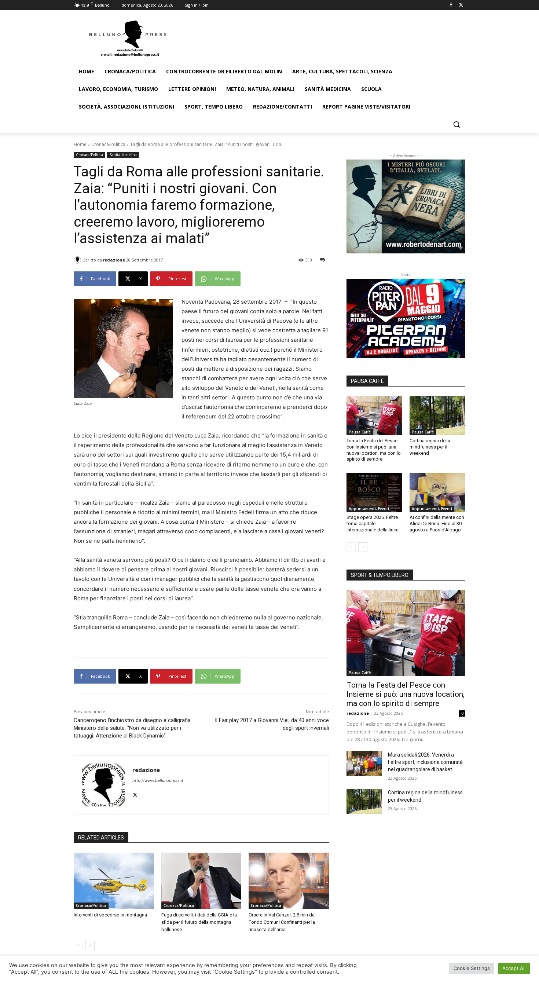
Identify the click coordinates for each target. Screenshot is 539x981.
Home (80, 144)
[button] (456, 124)
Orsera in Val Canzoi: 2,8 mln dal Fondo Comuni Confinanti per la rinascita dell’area (282, 922)
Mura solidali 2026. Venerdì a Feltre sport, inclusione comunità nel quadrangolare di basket (425, 762)
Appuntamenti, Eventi (369, 508)
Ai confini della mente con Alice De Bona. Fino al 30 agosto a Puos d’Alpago (437, 523)
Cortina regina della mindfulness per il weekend (430, 447)
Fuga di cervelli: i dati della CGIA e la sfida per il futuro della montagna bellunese (199, 922)
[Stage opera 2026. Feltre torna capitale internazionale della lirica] (374, 492)
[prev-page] (78, 945)
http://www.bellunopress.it (157, 780)
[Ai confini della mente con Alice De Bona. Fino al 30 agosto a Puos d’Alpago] (437, 492)
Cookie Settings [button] (472, 968)
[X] (461, 5)
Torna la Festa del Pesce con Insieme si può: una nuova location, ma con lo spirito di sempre (373, 450)
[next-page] (90, 945)
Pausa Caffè (360, 432)
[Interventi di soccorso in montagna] (114, 881)
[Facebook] (451, 5)
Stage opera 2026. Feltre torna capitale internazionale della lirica (372, 523)
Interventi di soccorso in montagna (110, 915)
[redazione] (78, 260)
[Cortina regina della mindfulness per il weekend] (437, 415)
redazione (114, 260)
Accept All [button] (513, 968)
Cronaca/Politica (108, 144)
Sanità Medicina (123, 154)
